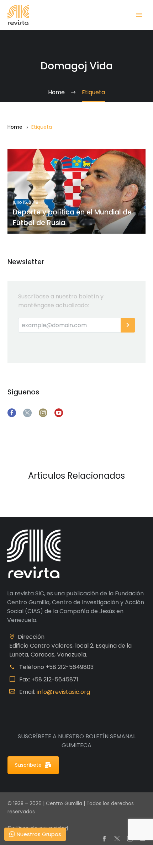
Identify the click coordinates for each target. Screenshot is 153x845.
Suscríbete (28, 765)
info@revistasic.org (63, 692)
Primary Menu (139, 15)
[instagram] (43, 413)
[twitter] (27, 413)
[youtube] (58, 413)
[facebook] (11, 413)
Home (14, 127)
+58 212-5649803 (70, 667)
